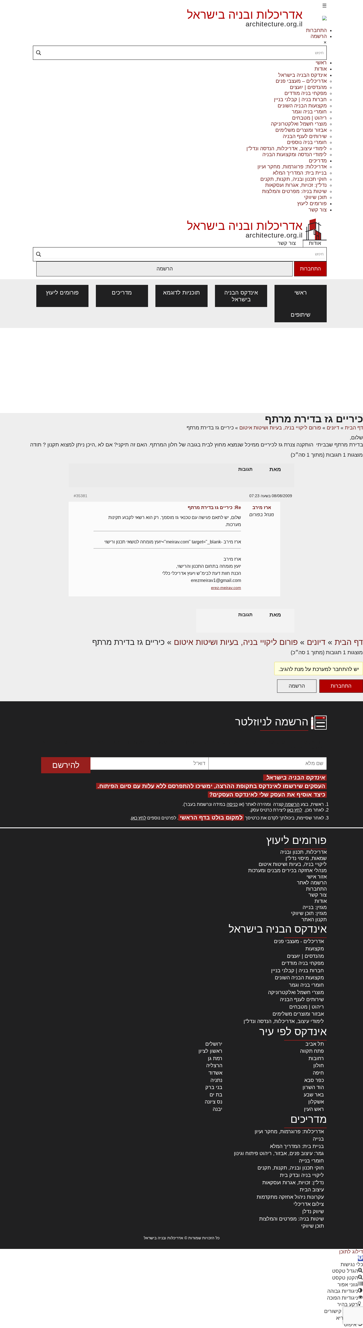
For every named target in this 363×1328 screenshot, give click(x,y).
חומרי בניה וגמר (309, 112)
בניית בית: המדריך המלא (300, 173)
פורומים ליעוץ (312, 203)
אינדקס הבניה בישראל (302, 75)
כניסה (232, 804)
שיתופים (301, 315)
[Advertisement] (181, 370)
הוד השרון (313, 1087)
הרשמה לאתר (312, 883)
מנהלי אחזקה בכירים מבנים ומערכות (287, 870)
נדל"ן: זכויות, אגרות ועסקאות (296, 185)
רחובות (316, 1058)
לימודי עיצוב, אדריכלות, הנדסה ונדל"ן (286, 148)
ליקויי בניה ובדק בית (302, 1175)
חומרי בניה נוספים (307, 142)
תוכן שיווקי (315, 197)
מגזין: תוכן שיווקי (309, 913)
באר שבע (314, 1095)
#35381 (80, 496)
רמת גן (215, 1058)
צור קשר (318, 210)
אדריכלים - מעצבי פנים (299, 941)
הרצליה (214, 1065)
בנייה (318, 1139)
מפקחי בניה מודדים (305, 93)
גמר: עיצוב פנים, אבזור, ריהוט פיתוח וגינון (279, 1153)
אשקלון (316, 1102)
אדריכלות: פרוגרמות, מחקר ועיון (292, 167)
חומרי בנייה (311, 1161)
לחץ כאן (294, 810)
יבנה (217, 1109)
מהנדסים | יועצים (308, 87)
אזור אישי (317, 877)
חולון (318, 1065)
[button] (360, 1258)
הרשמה (319, 36)
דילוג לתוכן (351, 1252)
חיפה (318, 1073)
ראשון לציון (210, 1051)
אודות (321, 69)
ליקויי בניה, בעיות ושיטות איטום (293, 864)
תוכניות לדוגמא (181, 292)
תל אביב (314, 1044)
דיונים (333, 428)
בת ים (216, 1095)
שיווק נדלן (313, 1211)
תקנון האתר (314, 919)
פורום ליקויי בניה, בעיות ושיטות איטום (280, 428)
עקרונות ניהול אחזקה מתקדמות (290, 1197)
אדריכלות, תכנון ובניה (303, 852)
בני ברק (213, 1087)
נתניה (216, 1080)
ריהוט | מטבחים (309, 118)
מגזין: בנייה (315, 907)
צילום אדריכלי (309, 1204)
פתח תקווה (312, 1051)
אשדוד (215, 1073)
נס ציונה (213, 1102)
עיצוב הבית (312, 1190)
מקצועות (314, 949)
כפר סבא (314, 1080)
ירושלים (213, 1044)
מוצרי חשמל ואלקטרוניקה (299, 124)
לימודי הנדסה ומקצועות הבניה (294, 154)
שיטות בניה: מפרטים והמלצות (294, 191)
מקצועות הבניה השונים (302, 106)
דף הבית (354, 428)
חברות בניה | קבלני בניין (300, 99)
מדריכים (318, 161)
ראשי (321, 62)
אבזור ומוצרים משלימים (301, 130)
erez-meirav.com (226, 587)
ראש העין (314, 1109)
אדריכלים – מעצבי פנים (301, 81)
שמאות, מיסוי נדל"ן (306, 858)
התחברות (316, 30)
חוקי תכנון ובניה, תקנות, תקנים (293, 179)
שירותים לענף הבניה (305, 136)
